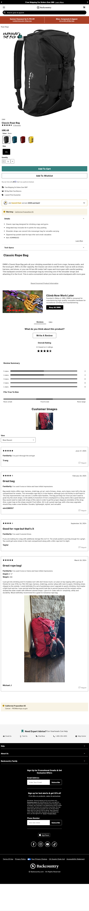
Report (83, 463)
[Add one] (12, 161)
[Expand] (84, 203)
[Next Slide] (87, 2)
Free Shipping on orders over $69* (16, 187)
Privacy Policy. (52, 813)
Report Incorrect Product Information (44, 283)
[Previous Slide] (1, 2)
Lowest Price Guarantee (13, 195)
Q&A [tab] (50, 322)
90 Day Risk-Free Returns (13, 191)
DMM (3, 119)
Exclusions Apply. (32, 802)
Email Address (33, 778)
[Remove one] (3, 161)
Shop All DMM (55, 307)
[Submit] (4, 12)
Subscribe (56, 782)
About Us (4, 753)
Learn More (79, 241)
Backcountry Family (9, 761)
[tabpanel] (44, 514)
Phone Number (33, 818)
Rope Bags (5, 26)
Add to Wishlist (44, 175)
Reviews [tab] (40, 322)
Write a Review (44, 335)
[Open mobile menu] (4, 7)
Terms (44, 813)
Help (3, 746)
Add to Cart (44, 168)
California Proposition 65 (24, 212)
